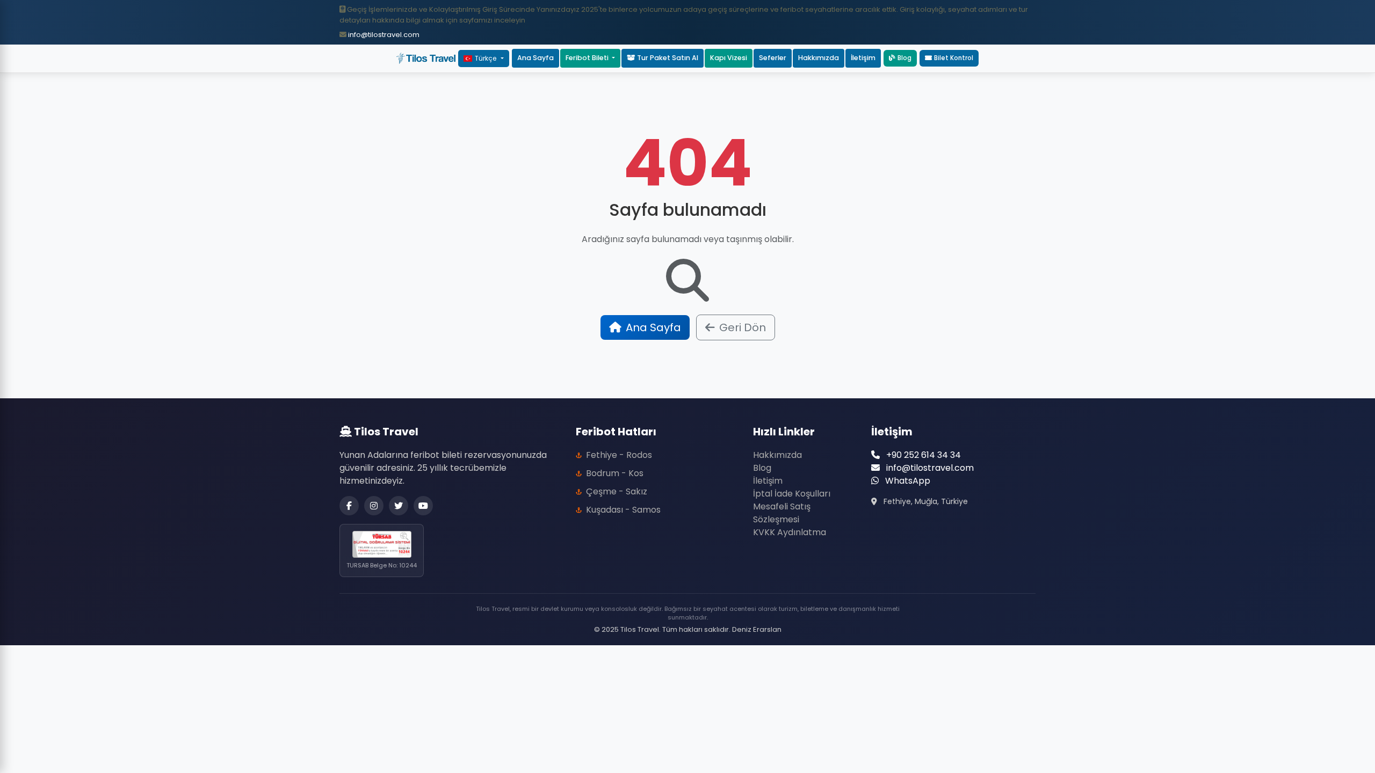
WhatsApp (906, 481)
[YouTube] (423, 505)
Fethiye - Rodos (619, 455)
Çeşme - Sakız (616, 491)
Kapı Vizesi (728, 57)
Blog (904, 58)
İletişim (863, 57)
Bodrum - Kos (614, 473)
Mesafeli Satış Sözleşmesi (781, 513)
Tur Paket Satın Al (666, 57)
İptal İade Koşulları (791, 493)
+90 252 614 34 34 (922, 455)
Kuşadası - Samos (623, 510)
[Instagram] (373, 505)
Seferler (772, 57)
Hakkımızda (818, 57)
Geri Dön (742, 327)
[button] (949, 58)
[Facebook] (349, 505)
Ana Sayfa (535, 57)
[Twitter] (398, 505)
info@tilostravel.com (382, 35)
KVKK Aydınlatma (789, 532)
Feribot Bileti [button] (588, 57)
